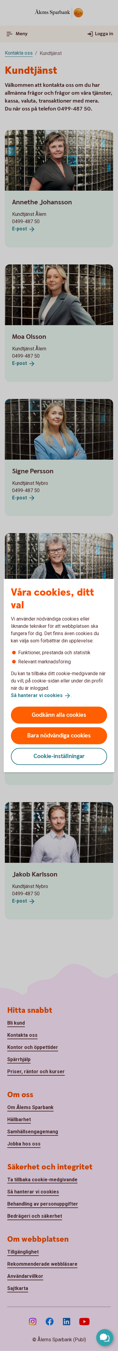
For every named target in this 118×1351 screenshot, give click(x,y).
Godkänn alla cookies (59, 715)
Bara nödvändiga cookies (59, 735)
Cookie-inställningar (59, 756)
